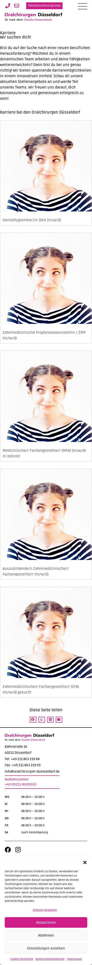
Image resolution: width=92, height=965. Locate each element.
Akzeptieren (46, 922)
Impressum (74, 959)
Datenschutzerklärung (49, 959)
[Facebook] (8, 849)
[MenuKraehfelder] (82, 6)
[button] (85, 862)
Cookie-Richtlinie (21, 959)
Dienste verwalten (45, 910)
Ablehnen (46, 935)
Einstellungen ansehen (46, 948)
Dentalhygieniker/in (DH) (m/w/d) (32, 220)
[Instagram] (18, 849)
